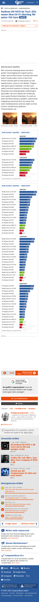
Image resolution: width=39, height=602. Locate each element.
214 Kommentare (20, 399)
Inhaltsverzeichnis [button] (14, 26)
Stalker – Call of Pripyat (24, 373)
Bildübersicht (7, 424)
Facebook (7, 572)
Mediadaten (20, 593)
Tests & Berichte (10, 8)
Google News (20, 572)
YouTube (7, 580)
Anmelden (30, 3)
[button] (37, 3)
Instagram (8, 576)
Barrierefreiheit (18, 595)
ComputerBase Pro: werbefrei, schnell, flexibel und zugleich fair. (19, 431)
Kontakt (12, 593)
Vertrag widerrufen (31, 593)
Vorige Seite (4, 373)
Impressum (4, 593)
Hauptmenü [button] (3, 2)
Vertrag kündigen (6, 595)
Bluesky (27, 568)
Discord (16, 568)
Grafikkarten (24, 8)
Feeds (6, 568)
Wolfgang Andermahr (20, 413)
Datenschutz (28, 595)
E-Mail (32, 413)
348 (13, 451)
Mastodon (20, 576)
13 (13, 478)
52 (13, 465)
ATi (12, 409)
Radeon (32, 409)
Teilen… (20, 404)
